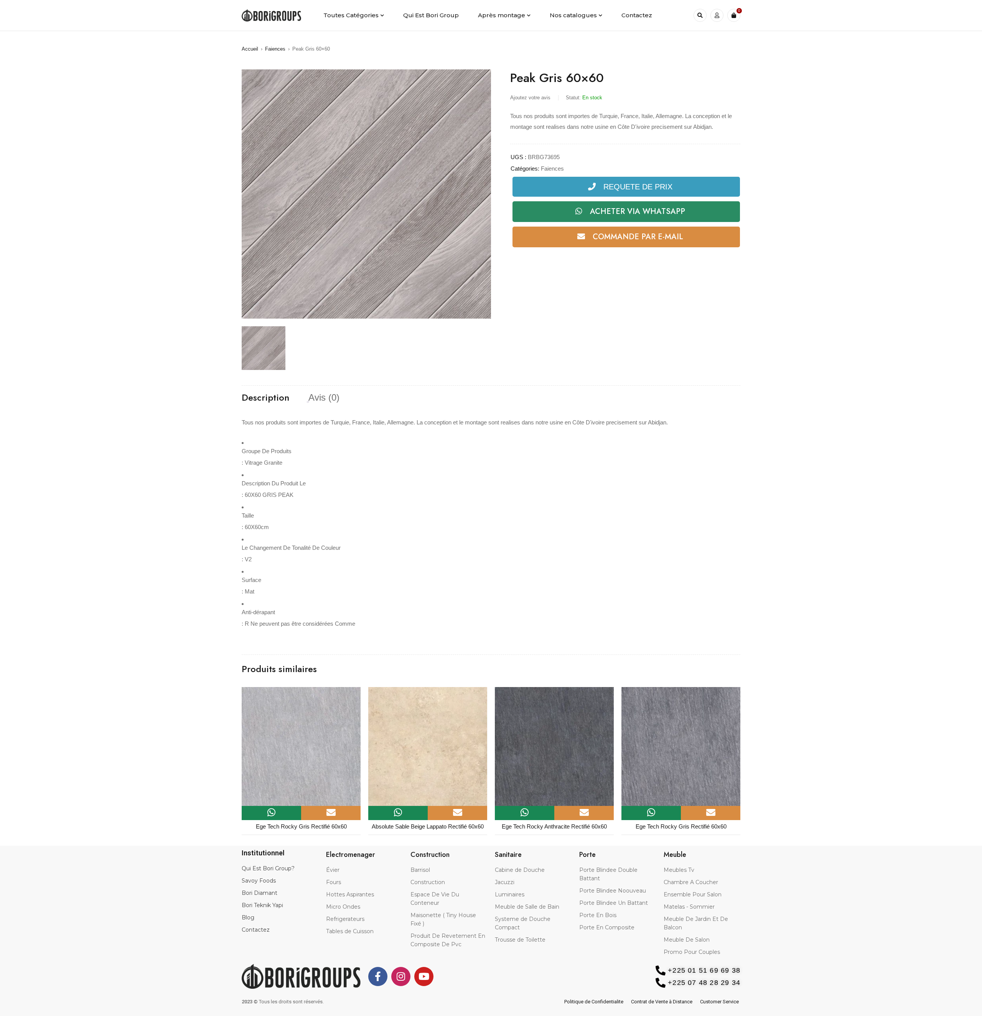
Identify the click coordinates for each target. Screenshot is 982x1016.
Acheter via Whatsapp (637, 211)
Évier (332, 869)
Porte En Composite (606, 927)
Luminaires (509, 894)
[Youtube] (423, 976)
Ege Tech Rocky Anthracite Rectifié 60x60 (554, 826)
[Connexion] (716, 15)
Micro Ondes (343, 906)
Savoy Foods (259, 880)
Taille (248, 515)
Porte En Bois (597, 915)
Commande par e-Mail (638, 236)
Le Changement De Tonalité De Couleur (291, 547)
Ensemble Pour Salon (693, 894)
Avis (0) (323, 397)
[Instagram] (400, 976)
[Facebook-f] (377, 976)
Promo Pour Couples (692, 952)
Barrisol (420, 869)
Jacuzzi (504, 882)
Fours (333, 882)
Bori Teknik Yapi (262, 905)
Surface (251, 580)
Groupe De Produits (267, 451)
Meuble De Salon (687, 939)
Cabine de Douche (520, 869)
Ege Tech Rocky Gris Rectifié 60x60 (301, 826)
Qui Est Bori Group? (268, 868)
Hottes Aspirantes (350, 894)
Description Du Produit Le (274, 483)
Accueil (250, 49)
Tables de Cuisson (350, 931)
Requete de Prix (637, 186)
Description (265, 397)
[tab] (265, 397)
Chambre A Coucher (691, 882)
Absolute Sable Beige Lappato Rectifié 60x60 (428, 826)
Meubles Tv (679, 869)
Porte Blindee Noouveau (612, 890)
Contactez (256, 929)
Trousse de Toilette (520, 939)
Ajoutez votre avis (530, 97)
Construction (427, 882)
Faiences (275, 49)
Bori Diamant (259, 892)
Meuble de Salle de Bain (527, 906)
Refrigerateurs (345, 919)
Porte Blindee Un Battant (613, 902)
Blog (248, 917)
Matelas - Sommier (689, 906)
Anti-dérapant (258, 612)
